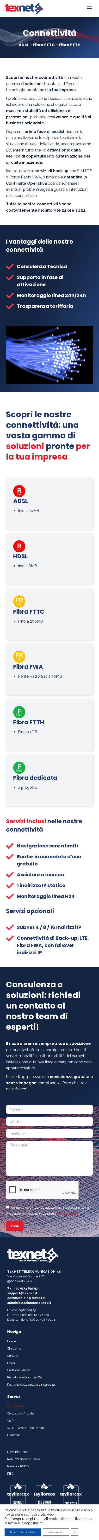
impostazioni (34, 1523)
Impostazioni (56, 1532)
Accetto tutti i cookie (22, 1532)
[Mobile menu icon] (89, 8)
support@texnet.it (22, 1293)
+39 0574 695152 (26, 1288)
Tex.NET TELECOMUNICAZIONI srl (34, 1271)
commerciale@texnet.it (26, 1298)
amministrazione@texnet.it (29, 1303)
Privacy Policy (68, 1213)
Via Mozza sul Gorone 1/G (25, 1276)
